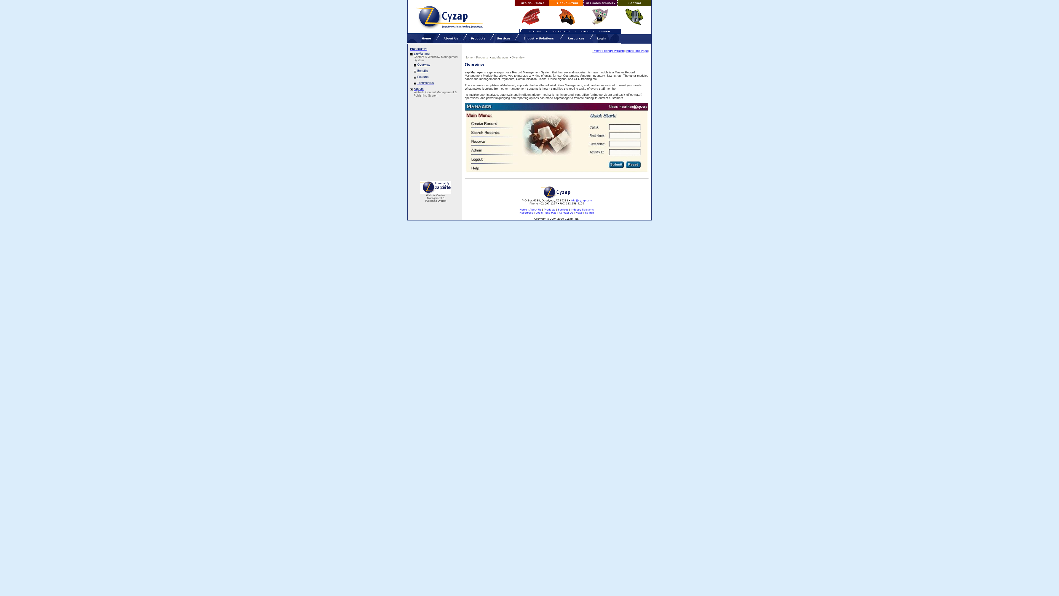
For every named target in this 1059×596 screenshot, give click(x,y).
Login (539, 212)
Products (549, 209)
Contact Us (566, 212)
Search (589, 212)
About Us (535, 209)
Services (563, 209)
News (579, 212)
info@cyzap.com (581, 200)
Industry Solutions (582, 209)
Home (523, 209)
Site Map (551, 212)
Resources (526, 212)
